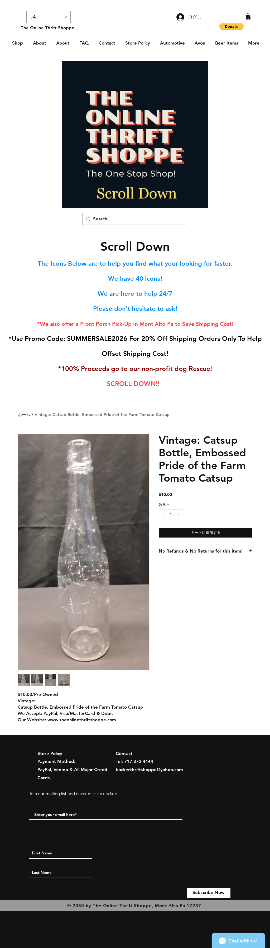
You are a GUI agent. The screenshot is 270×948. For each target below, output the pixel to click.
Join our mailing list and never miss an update (73, 793)
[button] (248, 16)
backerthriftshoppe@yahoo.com (149, 769)
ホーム (24, 414)
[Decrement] (163, 514)
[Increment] (179, 514)
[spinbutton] (171, 514)
